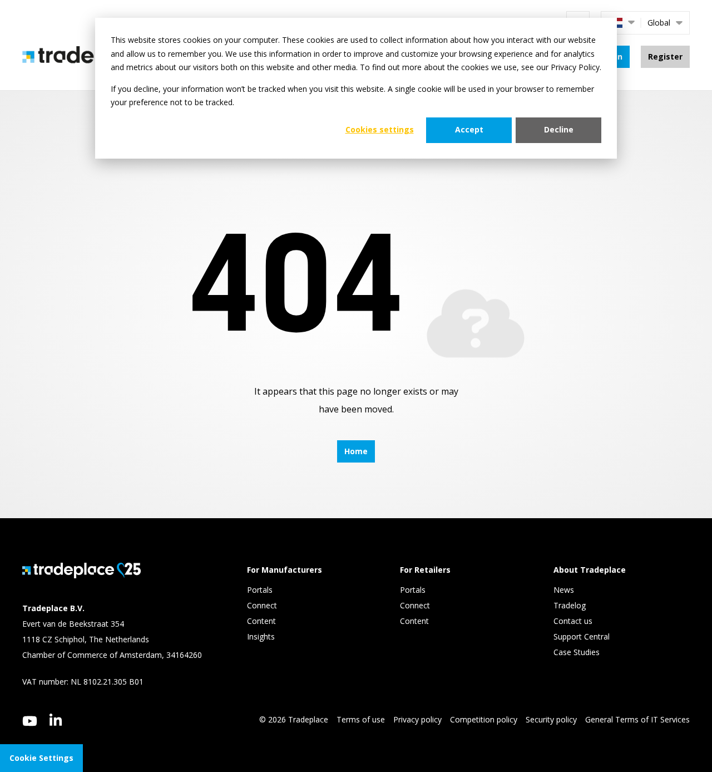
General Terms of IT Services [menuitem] (637, 719)
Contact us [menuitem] (572, 621)
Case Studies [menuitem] (576, 652)
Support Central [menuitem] (581, 636)
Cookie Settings (41, 758)
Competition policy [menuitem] (483, 719)
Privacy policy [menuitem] (417, 719)
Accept (469, 129)
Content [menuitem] (262, 621)
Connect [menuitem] (263, 605)
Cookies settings (379, 129)
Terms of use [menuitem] (361, 719)
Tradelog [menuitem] (570, 605)
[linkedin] (55, 720)
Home (356, 451)
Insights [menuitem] (262, 636)
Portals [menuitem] (260, 589)
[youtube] (29, 721)
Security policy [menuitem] (551, 719)
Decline (558, 129)
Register (665, 56)
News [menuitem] (563, 589)
